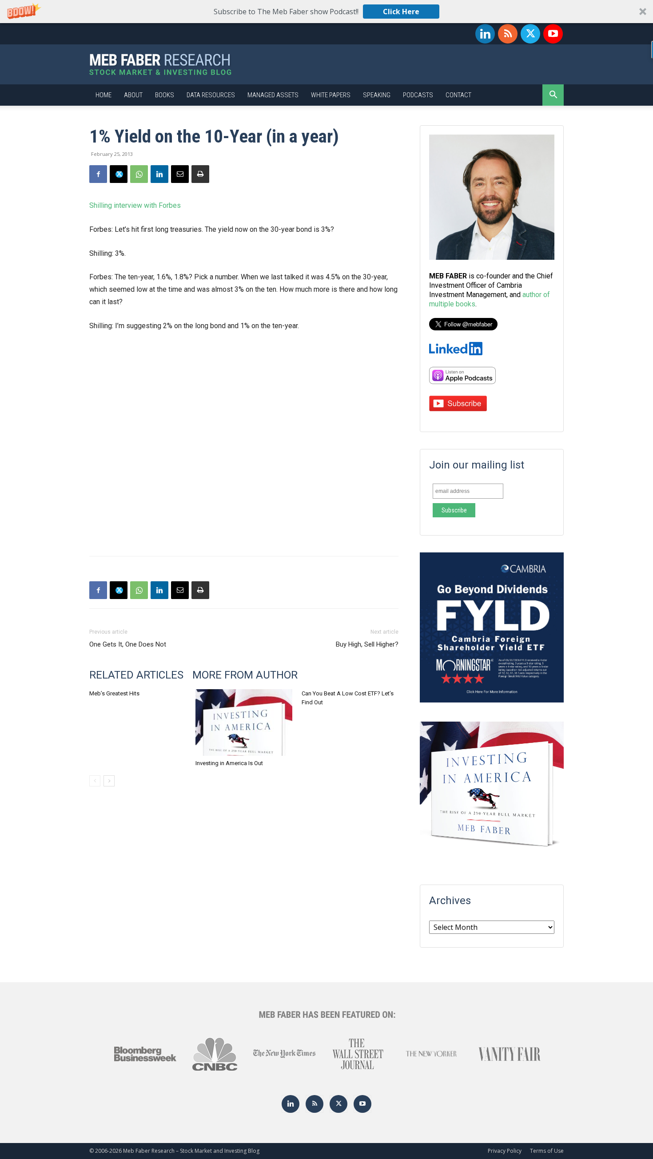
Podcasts (418, 95)
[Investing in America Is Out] (243, 722)
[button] (326, 11)
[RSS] (507, 33)
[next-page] (109, 780)
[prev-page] (94, 780)
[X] (530, 33)
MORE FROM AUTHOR (245, 675)
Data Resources (211, 95)
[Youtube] (553, 33)
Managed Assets (273, 95)
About (133, 95)
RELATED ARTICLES (136, 675)
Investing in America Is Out (229, 763)
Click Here (401, 11)
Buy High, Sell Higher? (367, 644)
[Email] (180, 174)
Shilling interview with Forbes (135, 205)
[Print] (200, 174)
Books (164, 95)
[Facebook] (98, 174)
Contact (458, 95)
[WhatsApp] (139, 174)
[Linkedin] (485, 33)
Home (103, 95)
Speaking (376, 95)
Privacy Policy (505, 1151)
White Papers (330, 95)
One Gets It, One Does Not (127, 644)
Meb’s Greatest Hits (114, 693)
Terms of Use (547, 1151)
